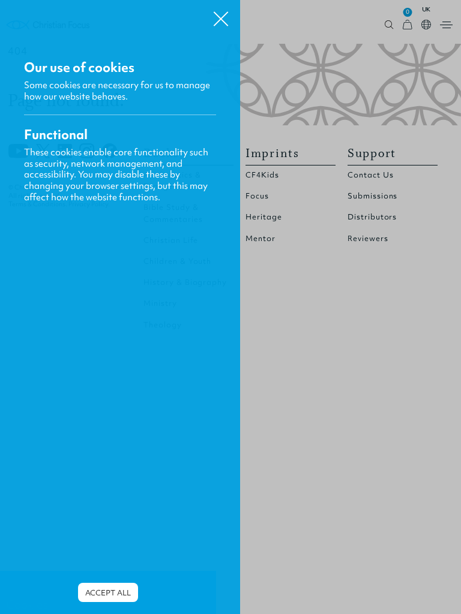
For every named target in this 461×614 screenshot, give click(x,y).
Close (220, 14)
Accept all (108, 593)
